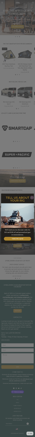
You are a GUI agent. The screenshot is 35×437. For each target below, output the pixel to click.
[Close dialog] (32, 197)
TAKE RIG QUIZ (17, 239)
